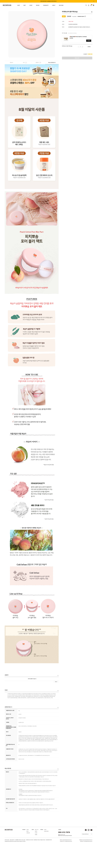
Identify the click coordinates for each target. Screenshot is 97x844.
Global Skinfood (85, 834)
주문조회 (27, 829)
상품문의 (38, 62)
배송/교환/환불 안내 (51, 62)
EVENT (31, 5)
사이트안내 (41, 829)
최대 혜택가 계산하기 (81, 16)
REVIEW (37, 5)
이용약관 (45, 829)
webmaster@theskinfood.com (67, 839)
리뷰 (24, 62)
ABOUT (53, 5)
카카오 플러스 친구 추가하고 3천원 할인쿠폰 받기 (48, 1)
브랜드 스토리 (36, 829)
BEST (25, 5)
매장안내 (36, 831)
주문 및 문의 (23, 829)
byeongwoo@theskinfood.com (87, 839)
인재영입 (36, 834)
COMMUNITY (46, 5)
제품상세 (11, 62)
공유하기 (91, 12)
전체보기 (56, 681)
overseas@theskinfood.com (88, 841)
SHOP (18, 5)
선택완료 (88, 40)
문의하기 (27, 831)
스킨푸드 (33, 829)
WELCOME (61, 5)
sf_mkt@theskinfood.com (68, 841)
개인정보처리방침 (46, 831)
